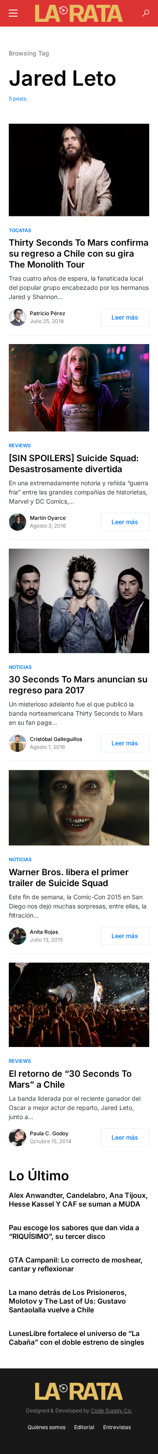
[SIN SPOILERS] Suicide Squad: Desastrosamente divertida (74, 463)
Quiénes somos (46, 1427)
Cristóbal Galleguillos (56, 739)
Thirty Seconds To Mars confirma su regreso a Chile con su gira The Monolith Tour (78, 253)
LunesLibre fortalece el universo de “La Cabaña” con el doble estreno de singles (76, 1337)
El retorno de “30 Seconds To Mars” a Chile (70, 1079)
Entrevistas (117, 1427)
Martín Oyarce (48, 518)
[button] (13, 13)
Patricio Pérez (47, 313)
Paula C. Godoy (49, 1133)
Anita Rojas (44, 932)
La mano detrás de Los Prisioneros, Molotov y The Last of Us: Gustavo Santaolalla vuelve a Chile (68, 1301)
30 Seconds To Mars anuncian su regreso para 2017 (78, 685)
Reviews (20, 445)
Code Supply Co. (111, 1410)
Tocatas (20, 230)
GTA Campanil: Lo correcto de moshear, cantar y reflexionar (76, 1264)
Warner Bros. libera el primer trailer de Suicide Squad (69, 877)
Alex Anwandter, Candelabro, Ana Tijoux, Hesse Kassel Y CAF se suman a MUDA (78, 1199)
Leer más (124, 317)
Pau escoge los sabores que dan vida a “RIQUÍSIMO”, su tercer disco (74, 1232)
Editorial (84, 1427)
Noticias (20, 667)
